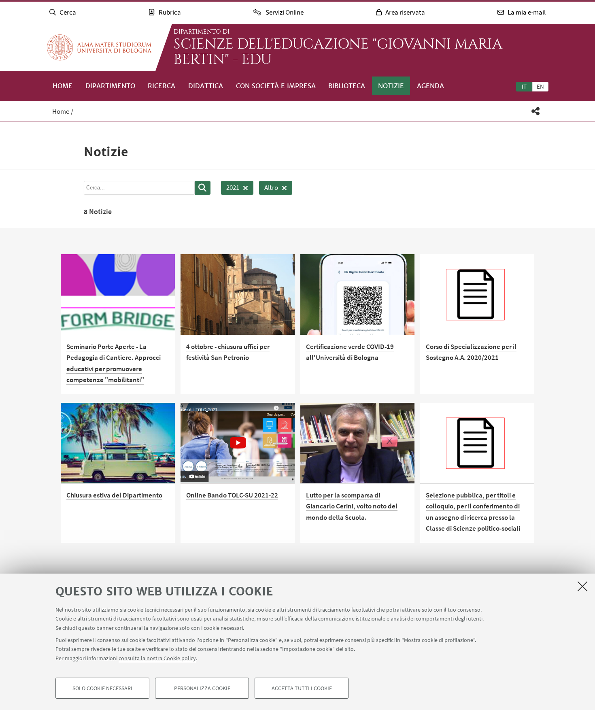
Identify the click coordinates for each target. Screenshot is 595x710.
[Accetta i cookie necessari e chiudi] (582, 586)
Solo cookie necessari (102, 688)
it (524, 86)
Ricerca (161, 86)
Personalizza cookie (202, 688)
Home (62, 86)
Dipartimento (110, 86)
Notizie (391, 86)
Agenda (430, 86)
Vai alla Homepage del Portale (99, 47)
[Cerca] (202, 188)
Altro (268, 189)
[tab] (524, 86)
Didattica (205, 86)
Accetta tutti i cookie (302, 688)
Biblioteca (346, 86)
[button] (536, 111)
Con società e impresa (276, 86)
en (540, 86)
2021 (230, 189)
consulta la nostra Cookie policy (157, 658)
